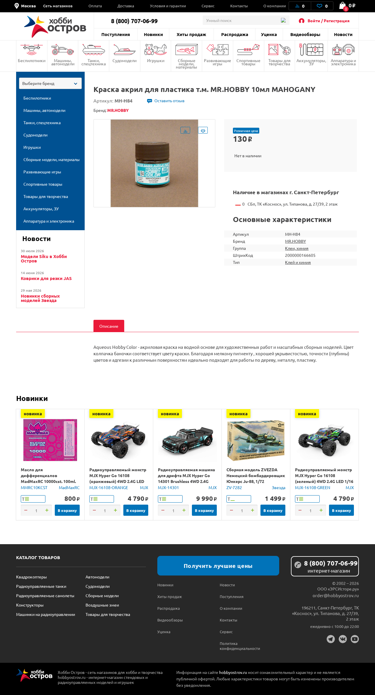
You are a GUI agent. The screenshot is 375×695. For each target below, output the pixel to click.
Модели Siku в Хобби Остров (44, 258)
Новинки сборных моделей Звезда (40, 298)
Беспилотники (31, 60)
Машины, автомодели (62, 62)
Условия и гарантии (168, 5)
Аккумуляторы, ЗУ (311, 62)
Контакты (239, 5)
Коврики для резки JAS (46, 278)
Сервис (208, 5)
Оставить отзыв (169, 100)
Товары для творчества (279, 62)
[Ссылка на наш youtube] (355, 639)
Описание (108, 326)
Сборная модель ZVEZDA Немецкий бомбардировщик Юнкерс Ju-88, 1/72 (255, 475)
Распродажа (234, 34)
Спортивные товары (248, 62)
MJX (144, 487)
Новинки (153, 34)
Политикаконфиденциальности (235, 646)
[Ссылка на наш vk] (343, 639)
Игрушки (155, 60)
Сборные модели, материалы (186, 63)
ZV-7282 (234, 487)
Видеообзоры (305, 34)
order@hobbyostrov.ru (336, 595)
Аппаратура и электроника (343, 62)
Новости (343, 34)
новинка (33, 413)
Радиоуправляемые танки (41, 586)
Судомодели (124, 60)
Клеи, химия (296, 248)
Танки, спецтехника (93, 62)
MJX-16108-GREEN (312, 487)
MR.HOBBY (295, 241)
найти (283, 20)
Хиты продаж (191, 34)
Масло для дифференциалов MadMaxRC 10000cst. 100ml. (48, 475)
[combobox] (50, 83)
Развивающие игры (217, 62)
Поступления (115, 34)
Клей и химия (298, 262)
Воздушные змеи (102, 604)
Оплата (95, 5)
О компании (274, 5)
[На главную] (55, 27)
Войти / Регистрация (329, 20)
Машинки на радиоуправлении (45, 614)
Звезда (278, 487)
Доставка (125, 5)
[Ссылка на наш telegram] (331, 639)
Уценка (269, 34)
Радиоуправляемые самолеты (45, 595)
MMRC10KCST (34, 487)
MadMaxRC (69, 487)
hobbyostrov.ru (233, 672)
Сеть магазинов (58, 5)
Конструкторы (30, 604)
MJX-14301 (168, 487)
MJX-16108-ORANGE (108, 487)
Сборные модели (102, 595)
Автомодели (97, 576)
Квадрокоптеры (31, 576)
